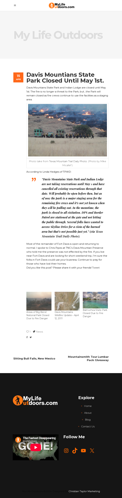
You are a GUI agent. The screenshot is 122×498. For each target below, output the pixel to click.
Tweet (96, 267)
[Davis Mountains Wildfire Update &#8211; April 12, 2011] (67, 301)
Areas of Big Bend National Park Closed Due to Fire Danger (37, 315)
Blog (88, 419)
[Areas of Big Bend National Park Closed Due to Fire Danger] (38, 301)
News (39, 331)
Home (88, 405)
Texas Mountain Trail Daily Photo (68, 161)
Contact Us (88, 426)
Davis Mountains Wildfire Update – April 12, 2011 (67, 315)
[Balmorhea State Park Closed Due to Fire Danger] (95, 300)
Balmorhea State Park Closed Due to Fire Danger (95, 313)
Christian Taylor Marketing (84, 491)
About (88, 412)
